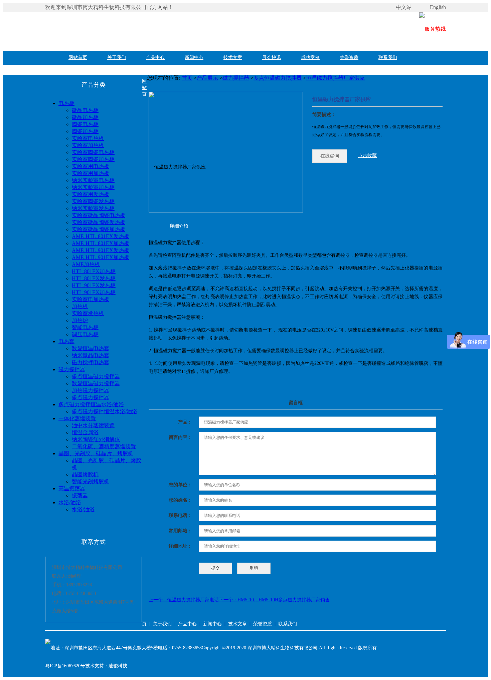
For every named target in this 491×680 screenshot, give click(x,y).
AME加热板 (86, 264)
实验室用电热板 (90, 166)
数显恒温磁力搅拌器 (96, 383)
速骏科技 (118, 665)
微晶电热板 (85, 110)
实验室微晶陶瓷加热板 (98, 229)
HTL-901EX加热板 (94, 292)
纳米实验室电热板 (93, 180)
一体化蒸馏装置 (77, 418)
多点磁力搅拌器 (90, 397)
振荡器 (80, 495)
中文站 (404, 7)
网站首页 (77, 57)
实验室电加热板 (90, 299)
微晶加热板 (85, 117)
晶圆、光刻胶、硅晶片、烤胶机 (95, 453)
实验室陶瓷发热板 (93, 201)
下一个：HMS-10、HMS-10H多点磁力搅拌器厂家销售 (274, 599)
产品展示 (207, 78)
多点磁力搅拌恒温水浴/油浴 (91, 404)
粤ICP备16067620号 (65, 665)
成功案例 (310, 57)
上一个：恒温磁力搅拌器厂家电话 (184, 599)
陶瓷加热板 (85, 131)
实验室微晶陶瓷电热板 (98, 215)
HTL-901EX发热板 (94, 285)
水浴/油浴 (69, 502)
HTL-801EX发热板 (94, 278)
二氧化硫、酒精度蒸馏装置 (104, 446)
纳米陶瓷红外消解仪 (96, 439)
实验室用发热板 (90, 194)
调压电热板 (85, 334)
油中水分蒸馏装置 (93, 425)
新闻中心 (194, 57)
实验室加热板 (88, 145)
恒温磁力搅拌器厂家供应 (335, 78)
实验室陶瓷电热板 (93, 152)
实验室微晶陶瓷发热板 (98, 222)
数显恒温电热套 (90, 348)
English (438, 7)
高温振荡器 (71, 488)
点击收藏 (367, 155)
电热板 (66, 103)
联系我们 (387, 57)
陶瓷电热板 (85, 124)
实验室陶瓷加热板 (93, 159)
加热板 (80, 306)
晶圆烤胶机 (85, 474)
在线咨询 (329, 155)
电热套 (66, 341)
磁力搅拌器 (71, 369)
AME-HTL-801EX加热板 (100, 243)
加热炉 (80, 320)
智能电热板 (85, 327)
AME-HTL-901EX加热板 (100, 257)
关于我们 (116, 57)
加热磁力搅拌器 (90, 390)
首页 (187, 78)
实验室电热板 (88, 138)
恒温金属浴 (85, 432)
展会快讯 (271, 57)
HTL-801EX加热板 (94, 271)
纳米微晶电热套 (90, 355)
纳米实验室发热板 (93, 208)
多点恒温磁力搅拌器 (96, 376)
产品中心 (155, 57)
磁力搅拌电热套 (90, 362)
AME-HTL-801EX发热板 (100, 236)
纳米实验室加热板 (93, 187)
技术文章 (232, 57)
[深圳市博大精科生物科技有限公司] (145, 29)
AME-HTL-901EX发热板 (100, 250)
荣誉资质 (349, 57)
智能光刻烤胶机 (90, 481)
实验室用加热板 (90, 173)
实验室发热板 (88, 313)
